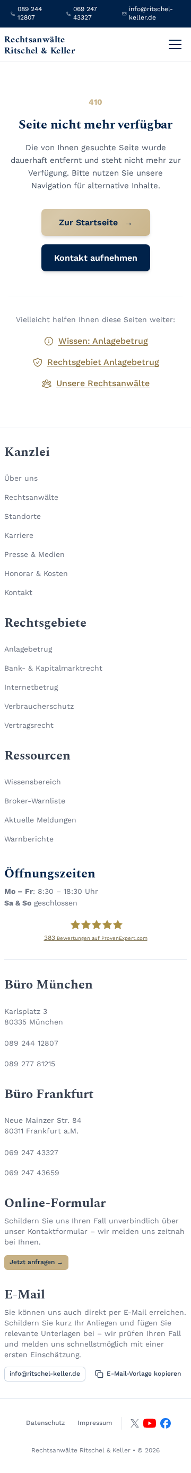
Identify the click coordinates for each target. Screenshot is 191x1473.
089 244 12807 (31, 1043)
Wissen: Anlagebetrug (103, 341)
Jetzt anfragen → (36, 1262)
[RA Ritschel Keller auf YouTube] (149, 1423)
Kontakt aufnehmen (95, 258)
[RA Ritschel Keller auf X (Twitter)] (135, 1423)
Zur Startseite (96, 222)
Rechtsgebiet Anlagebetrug (103, 362)
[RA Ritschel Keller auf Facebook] (165, 1423)
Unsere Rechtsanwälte (103, 383)
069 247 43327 (31, 1152)
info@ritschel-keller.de (45, 1373)
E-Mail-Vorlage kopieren (144, 1373)
